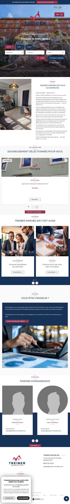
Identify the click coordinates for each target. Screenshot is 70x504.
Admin (44, 495)
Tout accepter (23, 498)
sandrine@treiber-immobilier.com (51, 431)
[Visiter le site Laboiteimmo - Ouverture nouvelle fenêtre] (38, 499)
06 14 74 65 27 (45, 429)
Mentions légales (35, 495)
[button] (36, 207)
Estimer (29, 47)
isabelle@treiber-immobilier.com (16, 431)
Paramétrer (9, 498)
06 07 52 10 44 (10, 429)
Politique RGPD (53, 495)
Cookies (61, 495)
